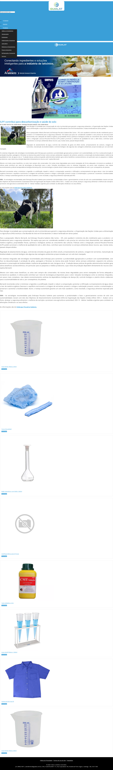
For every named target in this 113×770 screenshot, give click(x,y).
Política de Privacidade (46, 760)
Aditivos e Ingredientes (7, 31)
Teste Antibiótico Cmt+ (7, 603)
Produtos (5, 28)
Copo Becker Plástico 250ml (9, 366)
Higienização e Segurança (8, 40)
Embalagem (5, 37)
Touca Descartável (6, 429)
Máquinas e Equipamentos (8, 47)
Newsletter (70, 760)
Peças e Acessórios (6, 50)
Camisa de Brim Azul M (7, 701)
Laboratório (5, 43)
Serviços (4, 56)
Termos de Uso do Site (59, 760)
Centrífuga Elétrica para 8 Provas (10, 554)
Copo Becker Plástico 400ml (9, 750)
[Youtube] (61, 762)
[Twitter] (53, 762)
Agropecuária (5, 34)
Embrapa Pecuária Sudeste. (23, 188)
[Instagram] (57, 762)
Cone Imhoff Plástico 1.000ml (9, 652)
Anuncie (5, 24)
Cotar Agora (4, 369)
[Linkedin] (64, 762)
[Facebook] (50, 762)
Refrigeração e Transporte (8, 53)
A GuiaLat (5, 20)
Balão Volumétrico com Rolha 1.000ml (11, 491)
